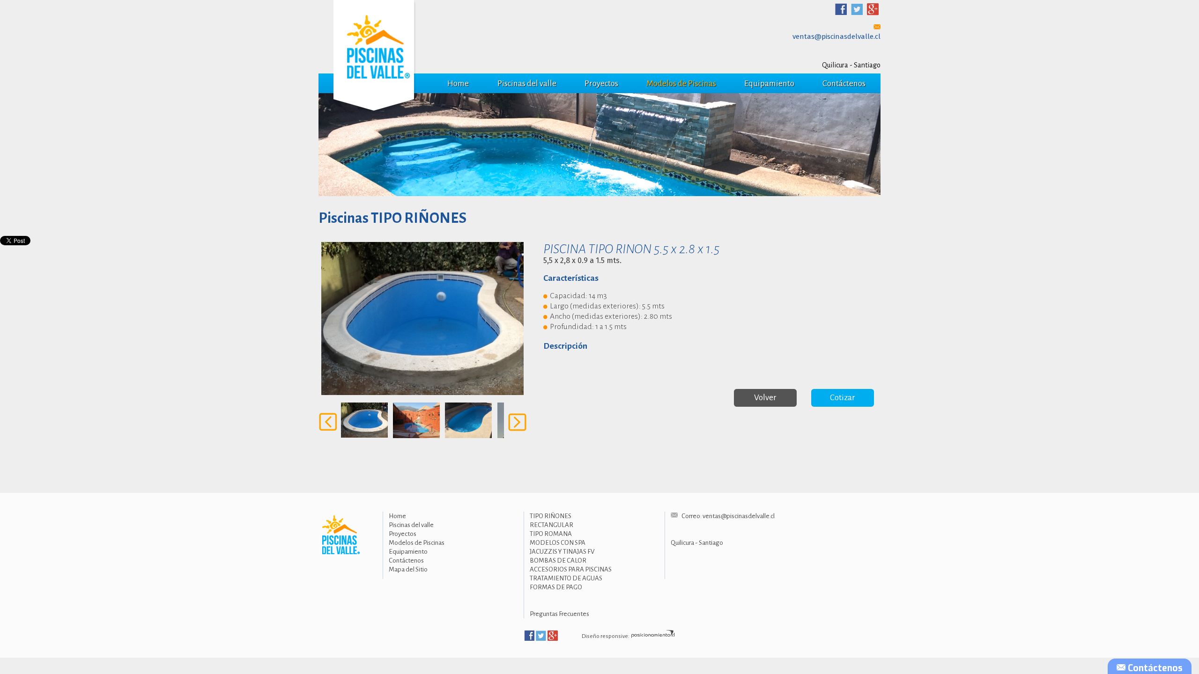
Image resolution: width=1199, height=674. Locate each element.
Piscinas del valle (526, 83)
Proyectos (601, 83)
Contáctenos (844, 83)
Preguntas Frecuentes (559, 613)
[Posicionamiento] (653, 636)
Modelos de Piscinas (681, 83)
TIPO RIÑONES (550, 516)
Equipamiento (769, 83)
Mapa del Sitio (408, 569)
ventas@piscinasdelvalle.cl (836, 36)
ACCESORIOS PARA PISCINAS (571, 569)
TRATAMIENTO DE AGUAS (566, 578)
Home (458, 83)
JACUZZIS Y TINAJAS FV (562, 551)
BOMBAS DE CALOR (558, 560)
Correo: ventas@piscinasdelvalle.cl (728, 516)
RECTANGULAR (551, 524)
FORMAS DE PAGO (556, 587)
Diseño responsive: (605, 636)
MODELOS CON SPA (557, 542)
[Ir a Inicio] (374, 57)
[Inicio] (339, 535)
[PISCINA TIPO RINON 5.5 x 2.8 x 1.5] (422, 319)
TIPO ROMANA (551, 533)
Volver (765, 397)
